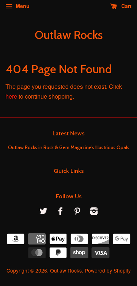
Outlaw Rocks (69, 35)
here (11, 96)
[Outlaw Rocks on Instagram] (94, 212)
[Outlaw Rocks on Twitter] (43, 212)
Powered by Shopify (108, 270)
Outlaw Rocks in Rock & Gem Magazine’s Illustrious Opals (68, 147)
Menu (22, 5)
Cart (126, 5)
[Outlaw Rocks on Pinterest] (77, 212)
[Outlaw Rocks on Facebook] (60, 212)
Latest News (68, 133)
